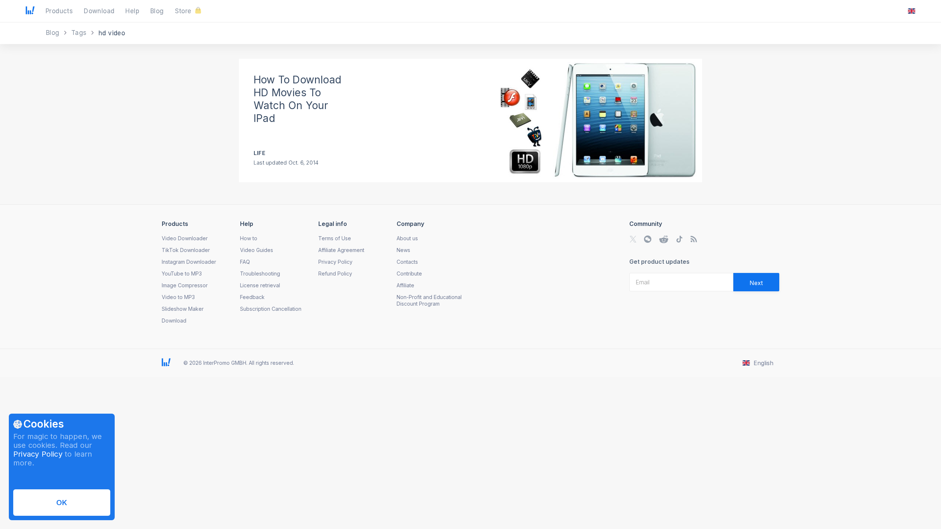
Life (259, 153)
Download (174, 320)
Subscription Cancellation (270, 309)
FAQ (245, 262)
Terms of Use (334, 238)
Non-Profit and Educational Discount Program (429, 300)
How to (248, 238)
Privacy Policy (37, 454)
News (403, 250)
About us (407, 238)
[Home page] (30, 12)
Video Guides (256, 250)
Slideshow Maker (183, 309)
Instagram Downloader (189, 262)
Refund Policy (335, 273)
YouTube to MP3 (182, 273)
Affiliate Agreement (341, 250)
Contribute (409, 273)
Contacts (407, 262)
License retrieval (260, 285)
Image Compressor (185, 285)
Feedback (252, 297)
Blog (53, 32)
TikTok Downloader (186, 250)
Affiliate (405, 285)
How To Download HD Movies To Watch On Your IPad (297, 99)
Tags (80, 32)
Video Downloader (185, 238)
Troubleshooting (260, 273)
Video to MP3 (178, 297)
